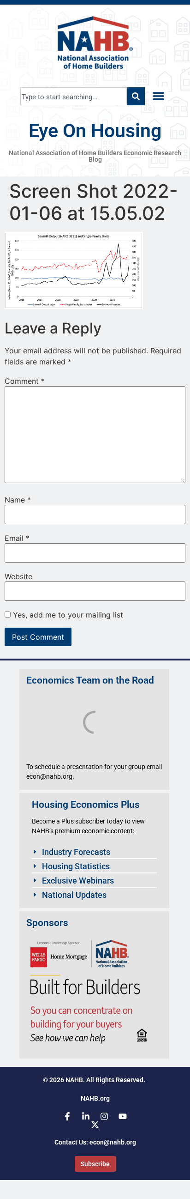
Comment (25, 381)
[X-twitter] (95, 1124)
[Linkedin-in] (86, 1116)
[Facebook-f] (67, 1116)
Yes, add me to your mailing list (67, 614)
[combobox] (73, 96)
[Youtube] (123, 1116)
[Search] (136, 96)
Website (18, 576)
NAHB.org (95, 1098)
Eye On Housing (95, 131)
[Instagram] (104, 1116)
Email (17, 538)
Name (18, 499)
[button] (158, 96)
